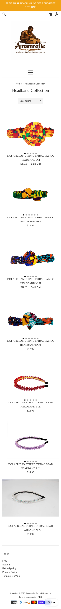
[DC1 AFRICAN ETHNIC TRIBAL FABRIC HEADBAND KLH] (30, 253)
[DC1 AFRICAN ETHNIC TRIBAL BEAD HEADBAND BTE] (30, 377)
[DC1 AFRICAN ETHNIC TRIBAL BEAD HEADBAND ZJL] (30, 438)
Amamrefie (30, 593)
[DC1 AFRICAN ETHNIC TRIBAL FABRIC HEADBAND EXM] (30, 315)
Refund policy (9, 568)
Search (6, 564)
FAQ (4, 560)
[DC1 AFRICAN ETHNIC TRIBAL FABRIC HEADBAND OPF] (30, 130)
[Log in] (57, 14)
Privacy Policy (9, 572)
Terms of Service (11, 576)
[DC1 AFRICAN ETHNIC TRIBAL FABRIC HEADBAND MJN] (30, 192)
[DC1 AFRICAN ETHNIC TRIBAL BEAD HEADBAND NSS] (30, 500)
